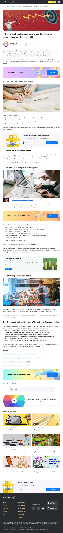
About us (5, 508)
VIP (6, 505)
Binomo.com (21, 502)
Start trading (52, 2)
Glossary (20, 517)
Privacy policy (21, 508)
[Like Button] (4, 384)
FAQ (4, 514)
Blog (4, 502)
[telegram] (33, 508)
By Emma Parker (13, 43)
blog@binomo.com (36, 504)
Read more (8, 269)
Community (21, 514)
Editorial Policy (22, 511)
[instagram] (38, 508)
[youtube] (43, 508)
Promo (5, 511)
